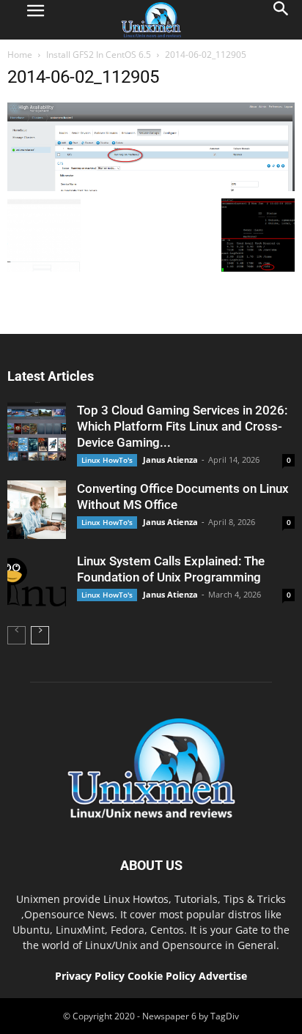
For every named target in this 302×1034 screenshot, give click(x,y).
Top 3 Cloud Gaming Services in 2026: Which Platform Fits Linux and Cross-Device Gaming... (182, 426)
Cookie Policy (163, 976)
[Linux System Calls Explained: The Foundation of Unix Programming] (36, 582)
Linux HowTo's (107, 460)
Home (19, 54)
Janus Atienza (170, 459)
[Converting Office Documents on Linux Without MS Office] (36, 509)
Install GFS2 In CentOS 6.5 (98, 54)
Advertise (223, 976)
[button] (281, 20)
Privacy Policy (90, 976)
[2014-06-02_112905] (151, 187)
